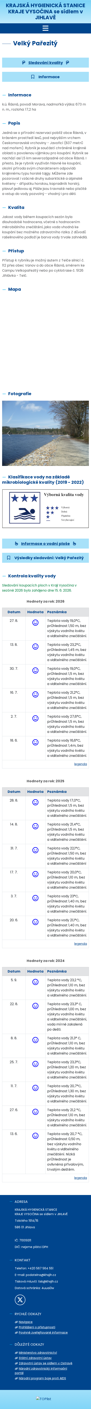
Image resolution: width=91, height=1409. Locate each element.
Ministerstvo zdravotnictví (38, 1353)
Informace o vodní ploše (45, 543)
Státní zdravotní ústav (35, 1358)
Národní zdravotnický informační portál (41, 1370)
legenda (80, 764)
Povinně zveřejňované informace (43, 1332)
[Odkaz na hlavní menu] (45, 28)
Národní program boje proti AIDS (42, 1378)
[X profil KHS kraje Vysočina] (20, 1300)
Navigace (26, 1322)
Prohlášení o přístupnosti (37, 1327)
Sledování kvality (45, 62)
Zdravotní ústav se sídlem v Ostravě (45, 1363)
